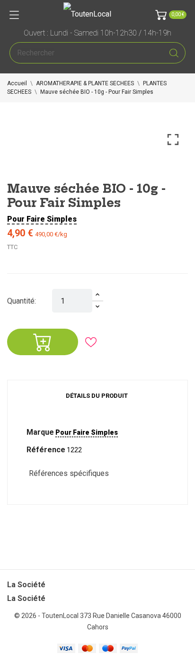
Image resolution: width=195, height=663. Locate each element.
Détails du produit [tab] (97, 395)
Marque (40, 432)
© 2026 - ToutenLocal (47, 615)
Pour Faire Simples (42, 219)
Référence (46, 449)
